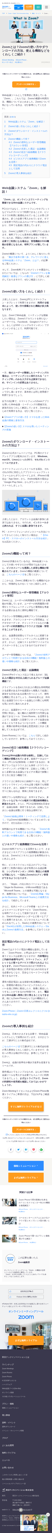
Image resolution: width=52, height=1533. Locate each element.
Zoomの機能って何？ (17, 139)
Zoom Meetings (8, 1369)
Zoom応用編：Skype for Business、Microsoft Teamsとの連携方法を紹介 (25, 897)
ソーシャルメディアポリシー (13, 1483)
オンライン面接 (8, 1392)
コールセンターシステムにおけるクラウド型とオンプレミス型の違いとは (34, 1221)
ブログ (5, 1438)
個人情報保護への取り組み (12, 1479)
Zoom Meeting (8, 60)
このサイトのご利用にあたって (13, 1475)
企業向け (19, 62)
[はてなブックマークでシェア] (26, 1149)
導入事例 (6, 1415)
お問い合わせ (8, 1467)
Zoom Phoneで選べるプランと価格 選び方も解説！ (34, 1237)
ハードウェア (7, 1384)
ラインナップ (8, 1364)
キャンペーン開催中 (18, 7)
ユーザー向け (8, 62)
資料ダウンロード (8, 1427)
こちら (32, 735)
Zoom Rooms (7, 1373)
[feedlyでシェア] (41, 1149)
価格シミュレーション (25, 1166)
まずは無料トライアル (29, 7)
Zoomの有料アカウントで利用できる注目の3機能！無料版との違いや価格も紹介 (26, 658)
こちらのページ (14, 574)
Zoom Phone (21, 60)
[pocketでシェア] (33, 1149)
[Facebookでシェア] (10, 1149)
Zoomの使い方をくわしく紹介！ (22, 126)
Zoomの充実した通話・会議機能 (27, 149)
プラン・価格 (8, 1404)
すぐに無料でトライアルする (24, 1106)
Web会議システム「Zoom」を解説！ (24, 121)
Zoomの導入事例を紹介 (18, 173)
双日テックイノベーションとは (15, 1357)
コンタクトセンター (37, 1209)
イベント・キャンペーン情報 (13, 1431)
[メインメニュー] (46, 7)
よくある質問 (8, 1445)
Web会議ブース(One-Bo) (11, 1388)
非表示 (12, 117)
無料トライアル (9, 1453)
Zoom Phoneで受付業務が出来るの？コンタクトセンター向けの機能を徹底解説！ (34, 1203)
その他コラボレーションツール (13, 1396)
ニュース (6, 1460)
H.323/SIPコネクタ (9, 1381)
